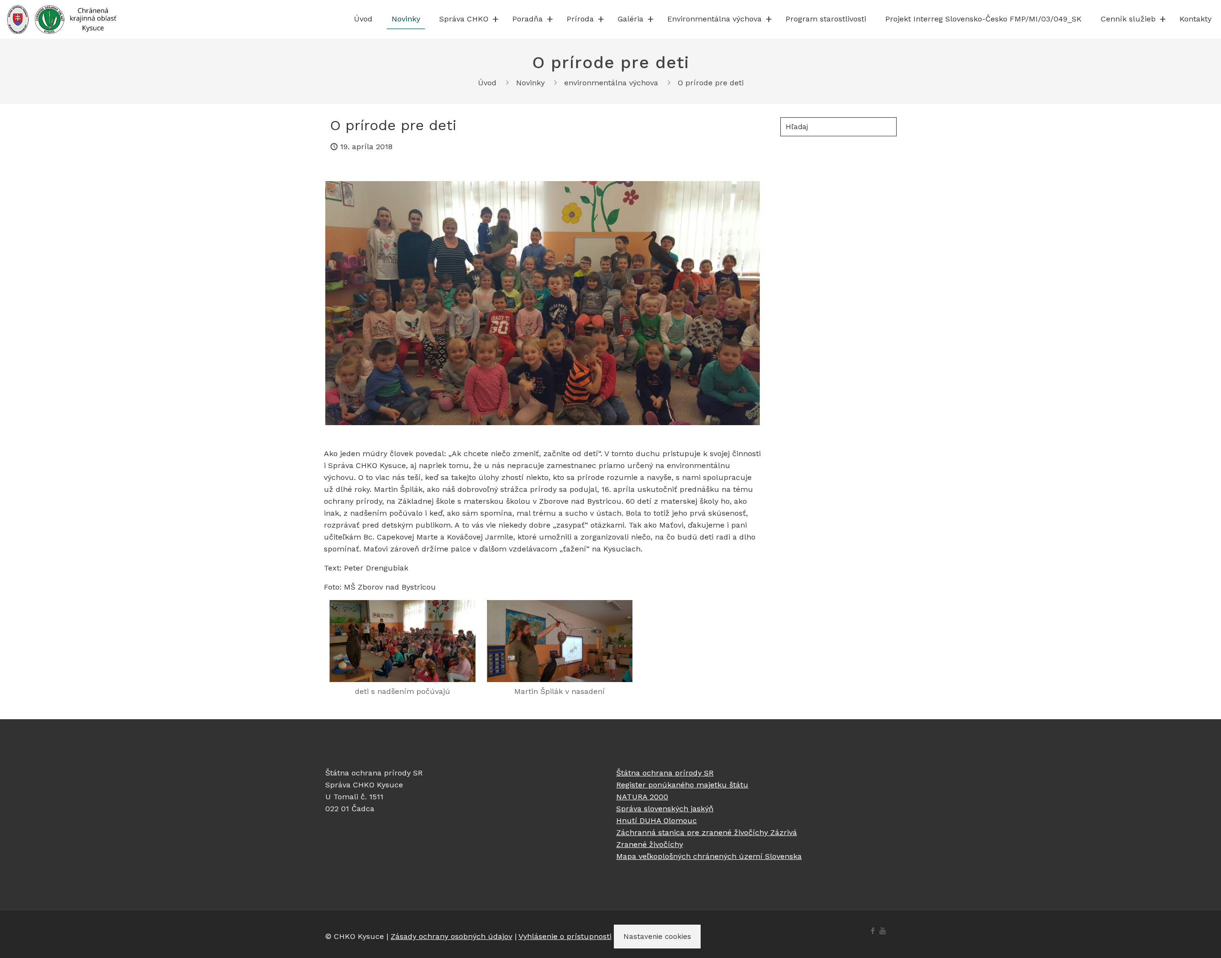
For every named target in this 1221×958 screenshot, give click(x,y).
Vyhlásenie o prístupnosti (564, 936)
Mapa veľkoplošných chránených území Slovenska (709, 856)
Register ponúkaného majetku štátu (682, 784)
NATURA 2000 (642, 796)
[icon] (882, 931)
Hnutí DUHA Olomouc (656, 820)
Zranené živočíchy (649, 844)
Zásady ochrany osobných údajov (451, 936)
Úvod (487, 82)
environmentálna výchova (611, 82)
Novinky (530, 82)
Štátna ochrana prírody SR (665, 772)
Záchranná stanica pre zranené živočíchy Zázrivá (706, 832)
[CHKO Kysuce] (61, 19)
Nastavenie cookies (657, 936)
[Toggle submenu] (495, 19)
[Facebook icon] (872, 931)
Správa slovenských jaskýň (665, 808)
